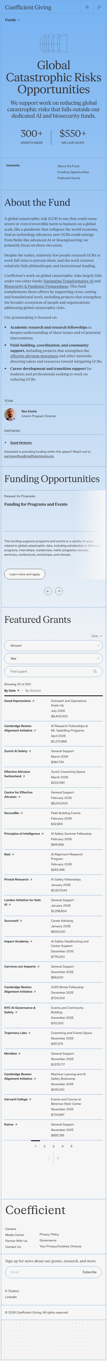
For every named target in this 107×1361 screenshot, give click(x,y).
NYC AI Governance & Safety (20, 1010)
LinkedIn (11, 1297)
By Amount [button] (33, 691)
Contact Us (13, 1247)
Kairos (8, 1124)
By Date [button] (10, 691)
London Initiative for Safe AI (22, 902)
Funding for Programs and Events (35, 504)
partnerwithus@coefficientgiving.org (29, 456)
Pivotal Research (16, 879)
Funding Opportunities (73, 172)
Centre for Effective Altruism (18, 794)
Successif (11, 921)
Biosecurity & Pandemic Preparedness (36, 286)
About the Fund (68, 166)
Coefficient (35, 1210)
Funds (10, 20)
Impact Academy (16, 941)
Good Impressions (17, 701)
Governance (48, 1240)
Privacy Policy (49, 1234)
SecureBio (11, 813)
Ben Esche (29, 411)
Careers (10, 1229)
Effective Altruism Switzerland (17, 774)
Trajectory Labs (15, 1033)
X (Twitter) (12, 1291)
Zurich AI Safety (15, 751)
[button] (53, 636)
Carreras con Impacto (20, 967)
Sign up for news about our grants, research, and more (50, 1261)
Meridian (10, 1054)
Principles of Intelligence (22, 834)
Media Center (14, 1235)
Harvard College (16, 1099)
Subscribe (90, 1272)
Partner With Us (16, 1241)
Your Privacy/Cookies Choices (60, 1246)
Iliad (7, 854)
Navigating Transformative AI (69, 281)
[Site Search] (87, 7)
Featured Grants (68, 178)
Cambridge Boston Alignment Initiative (18, 728)
